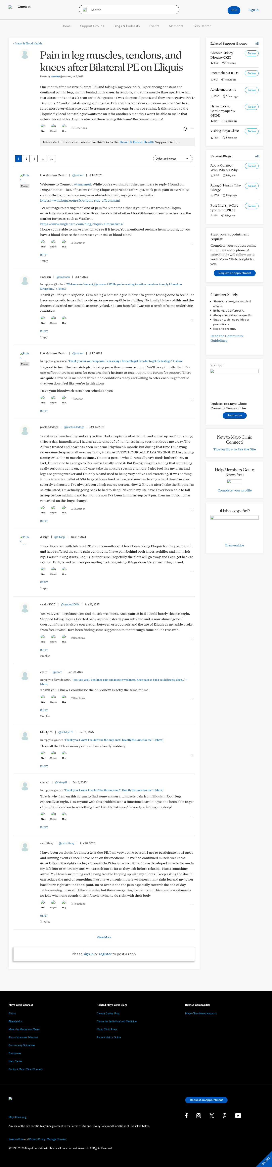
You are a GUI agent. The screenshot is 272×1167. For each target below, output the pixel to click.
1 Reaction (77, 398)
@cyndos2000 (70, 604)
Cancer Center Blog (108, 1013)
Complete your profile (234, 490)
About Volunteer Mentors (23, 1037)
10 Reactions (79, 127)
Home (66, 26)
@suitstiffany (66, 843)
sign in (88, 953)
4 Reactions (78, 242)
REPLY (44, 254)
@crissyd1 (61, 782)
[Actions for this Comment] (192, 244)
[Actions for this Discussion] (192, 129)
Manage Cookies (56, 1139)
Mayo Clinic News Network (201, 1013)
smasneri (61, 76)
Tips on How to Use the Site (234, 449)
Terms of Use (16, 1139)
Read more (234, 415)
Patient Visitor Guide (109, 1037)
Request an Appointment (206, 1100)
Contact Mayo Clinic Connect (26, 1069)
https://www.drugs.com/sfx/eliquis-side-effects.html (80, 200)
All (257, 43)
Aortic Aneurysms (223, 89)
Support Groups (92, 26)
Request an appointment (234, 273)
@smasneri (82, 184)
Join (234, 10)
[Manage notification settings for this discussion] (185, 128)
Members (176, 26)
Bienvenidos (234, 545)
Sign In (253, 10)
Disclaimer (15, 1053)
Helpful (53, 131)
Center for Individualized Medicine (117, 1021)
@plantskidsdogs (74, 427)
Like (43, 131)
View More (104, 937)
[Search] (83, 9)
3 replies (45, 921)
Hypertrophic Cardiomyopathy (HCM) (222, 110)
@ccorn (57, 672)
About (12, 1013)
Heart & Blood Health (27, 43)
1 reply (44, 260)
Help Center (202, 26)
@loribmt (78, 175)
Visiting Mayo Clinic (224, 130)
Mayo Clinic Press (107, 1029)
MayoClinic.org (17, 1117)
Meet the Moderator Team (24, 1029)
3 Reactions (78, 508)
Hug (64, 131)
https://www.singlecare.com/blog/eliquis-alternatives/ (81, 224)
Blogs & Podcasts (127, 26)
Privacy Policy (37, 1139)
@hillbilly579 (65, 732)
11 (51, 158)
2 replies (45, 655)
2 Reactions (78, 637)
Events (154, 26)
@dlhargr (59, 536)
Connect (23, 6)
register (105, 953)
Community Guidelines (22, 1045)
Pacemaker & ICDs (224, 73)
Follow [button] (252, 53)
